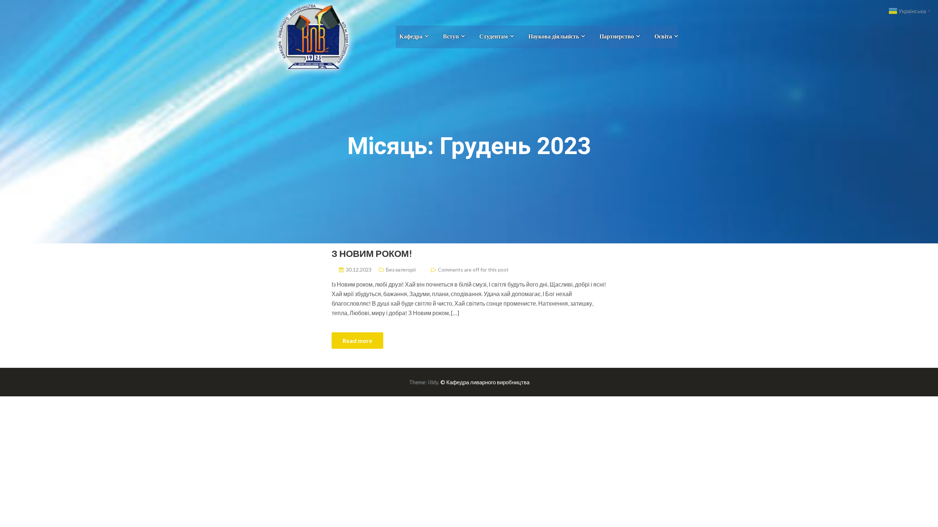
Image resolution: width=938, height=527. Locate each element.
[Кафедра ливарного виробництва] (305, 36)
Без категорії (401, 269)
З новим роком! (372, 253)
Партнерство (616, 36)
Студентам (493, 36)
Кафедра (410, 36)
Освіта (663, 36)
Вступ (451, 36)
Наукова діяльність (553, 36)
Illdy (433, 382)
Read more (357, 340)
